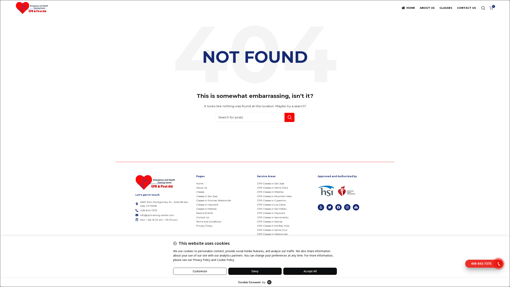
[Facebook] (338, 207)
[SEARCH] (289, 117)
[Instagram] (347, 207)
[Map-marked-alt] (356, 207)
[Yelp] (321, 207)
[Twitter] (330, 207)
